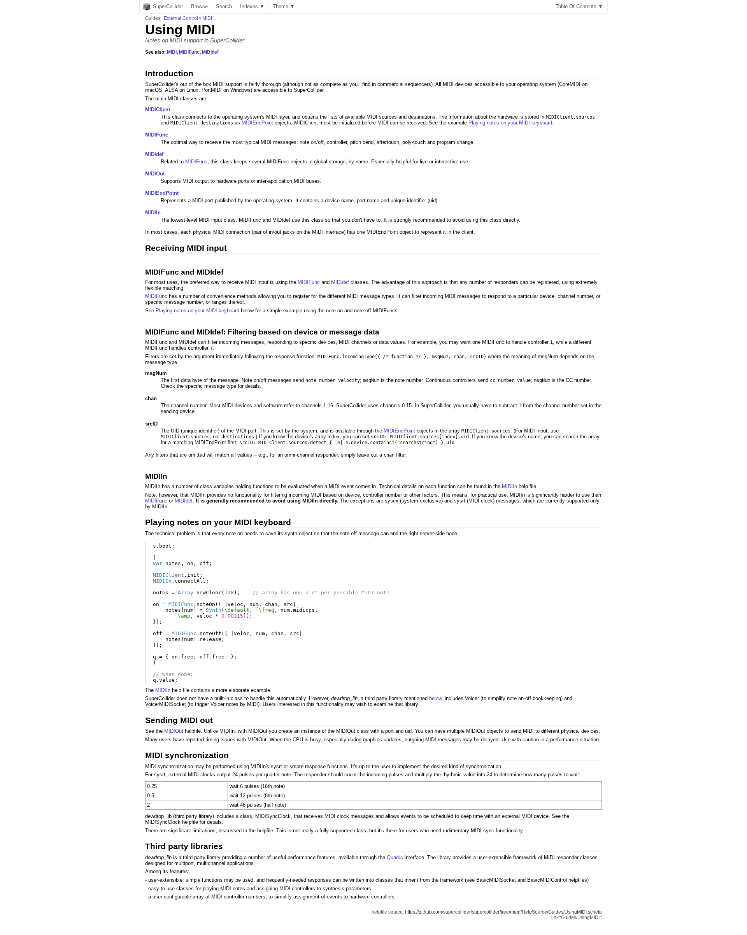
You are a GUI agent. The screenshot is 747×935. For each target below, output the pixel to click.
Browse (199, 6)
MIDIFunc (189, 52)
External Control (181, 18)
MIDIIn (153, 212)
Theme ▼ (284, 6)
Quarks (395, 857)
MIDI (207, 18)
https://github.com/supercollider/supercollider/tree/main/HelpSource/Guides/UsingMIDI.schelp (503, 912)
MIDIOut (155, 174)
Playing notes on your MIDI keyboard (510, 123)
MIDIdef (210, 52)
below (435, 698)
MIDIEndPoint (257, 123)
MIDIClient (157, 109)
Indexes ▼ (252, 6)
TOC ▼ (579, 6)
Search (224, 6)
